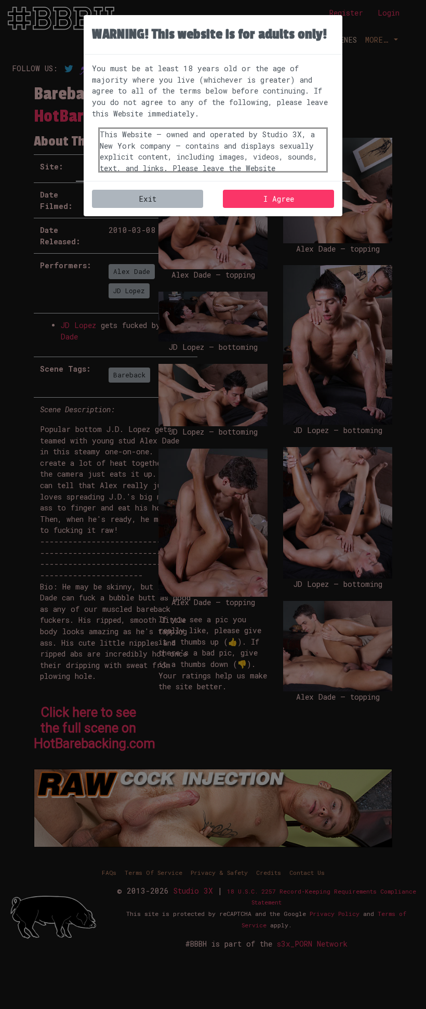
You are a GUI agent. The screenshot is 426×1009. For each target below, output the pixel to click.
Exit (147, 199)
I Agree (278, 199)
